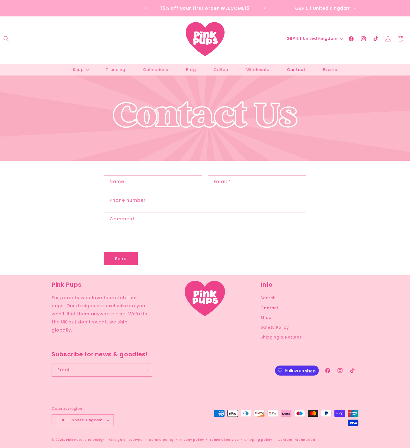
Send (121, 259)
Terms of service (224, 439)
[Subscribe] (145, 370)
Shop (266, 317)
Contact (270, 308)
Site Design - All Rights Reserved (114, 439)
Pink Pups (74, 439)
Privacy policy (191, 439)
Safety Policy (275, 327)
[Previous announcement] (145, 8)
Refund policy (161, 439)
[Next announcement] (264, 8)
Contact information (296, 439)
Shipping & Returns (281, 337)
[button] (6, 39)
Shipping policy (258, 439)
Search (268, 298)
